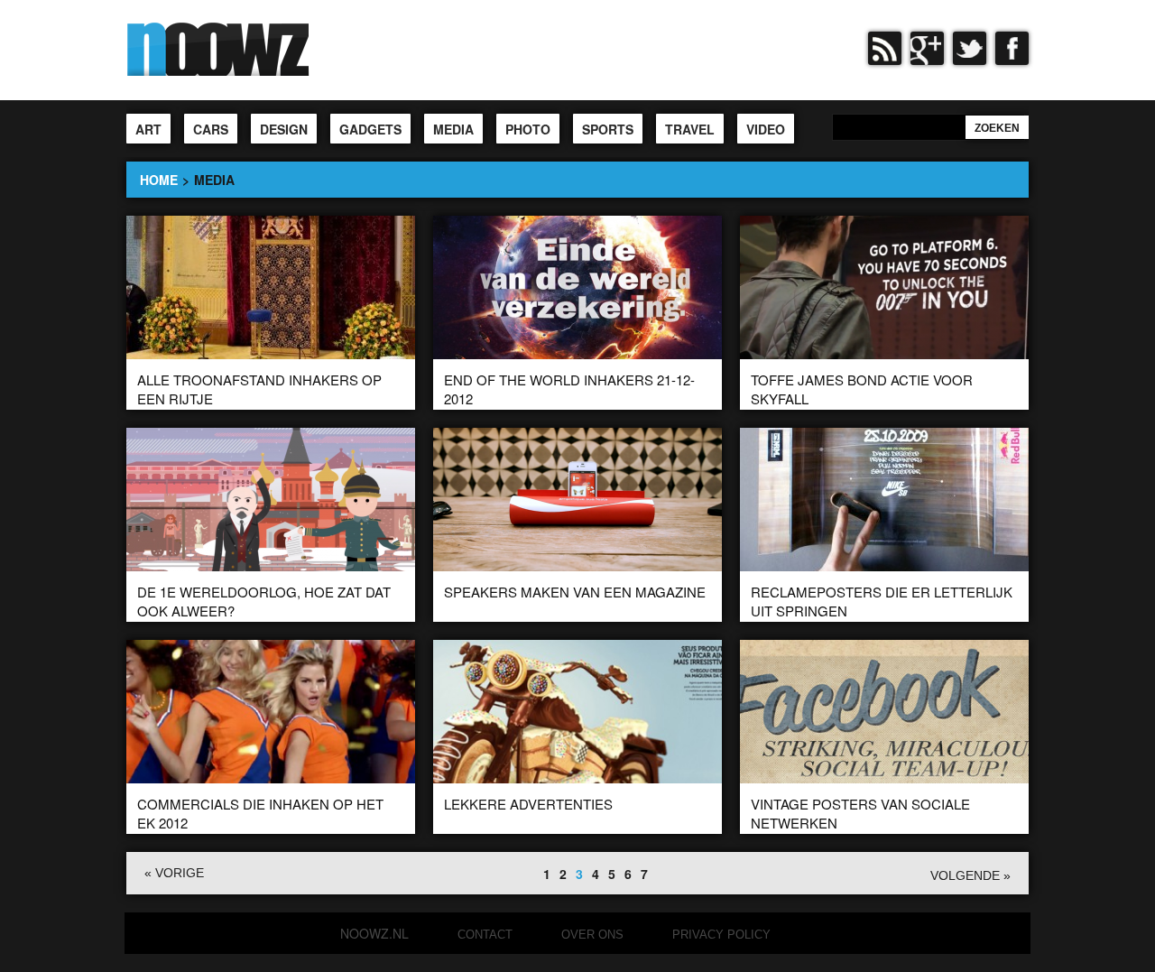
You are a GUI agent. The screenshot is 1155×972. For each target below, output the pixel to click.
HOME (159, 180)
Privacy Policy (721, 934)
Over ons (592, 934)
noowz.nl (374, 933)
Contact (485, 934)
